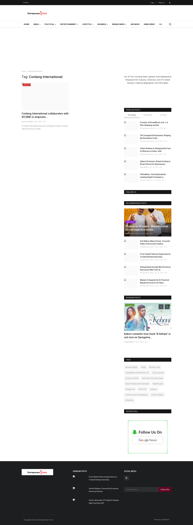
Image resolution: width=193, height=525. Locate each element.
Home (26, 24)
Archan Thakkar (157, 395)
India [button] (36, 24)
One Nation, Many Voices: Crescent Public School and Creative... (155, 242)
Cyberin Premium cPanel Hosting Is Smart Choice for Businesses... (155, 162)
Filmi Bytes (163, 83)
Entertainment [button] (68, 24)
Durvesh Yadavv (146, 180)
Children (153, 389)
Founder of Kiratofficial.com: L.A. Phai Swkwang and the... (154, 123)
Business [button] (102, 24)
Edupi (143, 367)
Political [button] (50, 24)
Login (152, 2)
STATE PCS (142, 389)
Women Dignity (131, 367)
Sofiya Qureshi (158, 372)
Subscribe (165, 489)
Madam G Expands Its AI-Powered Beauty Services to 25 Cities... (154, 281)
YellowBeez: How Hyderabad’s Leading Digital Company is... (153, 175)
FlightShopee (158, 384)
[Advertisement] (96, 47)
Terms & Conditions (161, 519)
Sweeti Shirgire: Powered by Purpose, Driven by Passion (104, 490)
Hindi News (149, 24)
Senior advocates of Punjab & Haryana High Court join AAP (104, 501)
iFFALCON (129, 400)
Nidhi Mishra (144, 167)
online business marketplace (136, 395)
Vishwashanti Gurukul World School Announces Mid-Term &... (155, 268)
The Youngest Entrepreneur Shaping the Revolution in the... (155, 136)
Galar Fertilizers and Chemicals (137, 384)
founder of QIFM (131, 378)
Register (162, 2)
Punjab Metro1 (129, 342)
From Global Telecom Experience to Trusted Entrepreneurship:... (155, 255)
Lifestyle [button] (87, 24)
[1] (169, 2)
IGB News (135, 24)
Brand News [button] (118, 24)
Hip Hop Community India (152, 378)
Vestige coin (130, 389)
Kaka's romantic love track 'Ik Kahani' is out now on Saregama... (147, 335)
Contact (26, 2)
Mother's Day (154, 367)
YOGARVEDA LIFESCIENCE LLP (137, 372)
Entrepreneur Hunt (146, 128)
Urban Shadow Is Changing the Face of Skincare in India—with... (155, 149)
